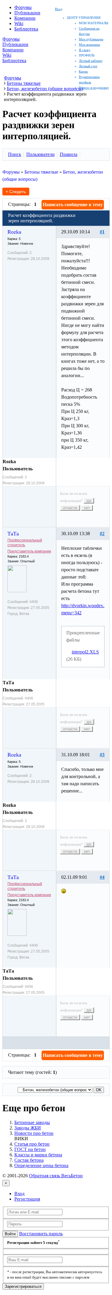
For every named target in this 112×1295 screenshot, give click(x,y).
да (89, 500)
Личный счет (88, 66)
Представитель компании (29, 551)
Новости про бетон (33, 1133)
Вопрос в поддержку (94, 87)
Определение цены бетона (41, 1165)
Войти (10, 1234)
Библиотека (26, 28)
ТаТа (13, 534)
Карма (83, 71)
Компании (25, 18)
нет (87, 508)
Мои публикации (91, 39)
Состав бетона (29, 1160)
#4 (102, 877)
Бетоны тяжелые (41, 171)
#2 (102, 533)
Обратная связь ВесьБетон (56, 1175)
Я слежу (84, 50)
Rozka (14, 232)
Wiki (18, 23)
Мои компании (89, 44)
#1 (102, 231)
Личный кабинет (90, 60)
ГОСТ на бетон (30, 1149)
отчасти (70, 508)
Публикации (27, 12)
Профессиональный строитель (24, 542)
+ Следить (16, 191)
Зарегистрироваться (23, 1286)
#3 (102, 754)
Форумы (23, 7)
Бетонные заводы (32, 1122)
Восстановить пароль (41, 1233)
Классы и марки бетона (38, 1154)
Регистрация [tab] (27, 1198)
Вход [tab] (19, 1193)
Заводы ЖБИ (27, 1127)
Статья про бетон (32, 1143)
